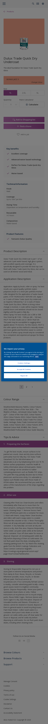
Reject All (24, 375)
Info (36, 356)
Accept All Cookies (24, 369)
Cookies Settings (24, 363)
